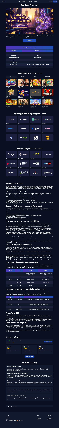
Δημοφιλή (10, 76)
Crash (35, 76)
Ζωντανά (22, 76)
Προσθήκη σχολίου (48, 341)
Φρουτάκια (47, 76)
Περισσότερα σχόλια (29, 356)
